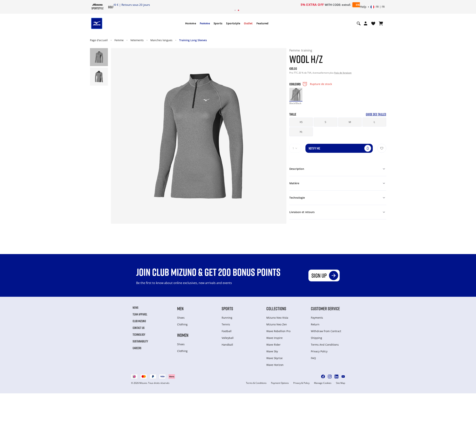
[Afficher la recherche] (359, 23)
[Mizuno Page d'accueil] (97, 6)
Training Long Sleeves (193, 40)
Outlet (248, 23)
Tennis (226, 324)
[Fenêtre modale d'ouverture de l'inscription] (365, 23)
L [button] (374, 122)
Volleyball (228, 338)
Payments (317, 317)
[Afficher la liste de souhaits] (373, 23)
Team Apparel (140, 314)
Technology (139, 334)
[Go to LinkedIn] (336, 376)
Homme (190, 23)
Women (182, 335)
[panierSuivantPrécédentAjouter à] (381, 148)
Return (315, 324)
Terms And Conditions (325, 344)
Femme (205, 23)
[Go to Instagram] (330, 376)
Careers (137, 348)
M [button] (350, 122)
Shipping (316, 338)
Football (227, 331)
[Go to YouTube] (343, 376)
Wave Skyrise (274, 358)
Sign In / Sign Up (262, 4)
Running (227, 317)
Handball (227, 344)
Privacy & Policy (301, 383)
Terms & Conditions (256, 383)
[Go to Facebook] (323, 376)
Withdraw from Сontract (326, 331)
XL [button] (301, 131)
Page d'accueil (99, 40)
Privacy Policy (319, 351)
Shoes (181, 317)
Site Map (340, 383)
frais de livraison (343, 72)
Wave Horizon (275, 365)
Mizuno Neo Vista (277, 317)
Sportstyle (233, 23)
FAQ (313, 358)
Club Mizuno (139, 321)
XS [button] (301, 122)
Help (363, 7)
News (135, 307)
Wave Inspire (274, 338)
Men (180, 308)
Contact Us (139, 328)
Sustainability (140, 341)
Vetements (137, 40)
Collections (276, 308)
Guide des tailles (376, 114)
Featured (262, 23)
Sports (218, 23)
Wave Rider (273, 344)
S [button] (325, 122)
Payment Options (280, 383)
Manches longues (161, 40)
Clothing (182, 324)
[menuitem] (190, 23)
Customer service (325, 308)
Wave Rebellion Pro (278, 331)
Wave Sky (272, 351)
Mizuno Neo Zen (276, 324)
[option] (296, 94)
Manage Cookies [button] (322, 383)
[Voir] (381, 23)
